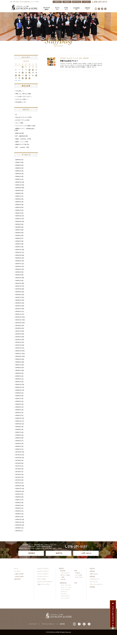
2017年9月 (18, 460)
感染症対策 (17, 579)
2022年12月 (18, 283)
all (16, 114)
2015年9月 (18, 528)
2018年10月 (18, 424)
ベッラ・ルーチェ (65, 589)
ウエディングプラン (43, 568)
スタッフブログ (41, 579)
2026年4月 (18, 171)
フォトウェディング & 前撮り (23, 125)
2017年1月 (18, 483)
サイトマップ (93, 581)
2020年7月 (18, 365)
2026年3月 (18, 173)
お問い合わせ (93, 574)
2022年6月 (18, 300)
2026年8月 (18, 159)
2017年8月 (18, 463)
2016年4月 (18, 508)
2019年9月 (18, 393)
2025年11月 (18, 185)
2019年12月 (18, 384)
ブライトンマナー (65, 596)
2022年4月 (18, 306)
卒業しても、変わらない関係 (23, 93)
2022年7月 (18, 297)
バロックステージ (65, 573)
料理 (75, 570)
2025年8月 (18, 193)
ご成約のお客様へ (19, 574)
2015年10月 (18, 525)
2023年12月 (18, 249)
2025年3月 (18, 207)
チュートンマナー (65, 598)
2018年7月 (18, 432)
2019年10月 (18, 390)
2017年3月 (18, 477)
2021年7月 (18, 331)
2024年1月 (18, 246)
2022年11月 (18, 286)
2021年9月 (18, 325)
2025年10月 (18, 187)
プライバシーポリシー (96, 584)
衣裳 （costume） (20, 147)
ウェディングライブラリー (44, 581)
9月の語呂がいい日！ (21, 102)
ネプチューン (64, 591)
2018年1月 (18, 449)
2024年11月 (18, 218)
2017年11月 (18, 454)
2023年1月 (18, 280)
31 (29, 78)
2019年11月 (18, 387)
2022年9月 (18, 291)
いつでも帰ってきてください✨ (23, 96)
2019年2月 (18, 412)
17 (29, 72)
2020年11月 (18, 353)
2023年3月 (18, 275)
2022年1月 (18, 314)
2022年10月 (18, 289)
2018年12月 (18, 418)
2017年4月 (18, 474)
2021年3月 (18, 342)
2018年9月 (18, 426)
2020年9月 (18, 359)
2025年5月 (18, 201)
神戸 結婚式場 (84, 58)
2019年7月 (18, 398)
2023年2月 (18, 277)
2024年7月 (18, 230)
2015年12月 (18, 519)
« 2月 (15, 80)
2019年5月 (18, 404)
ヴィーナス (63, 593)
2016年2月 (18, 514)
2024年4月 (18, 238)
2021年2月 (18, 345)
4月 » (19, 80)
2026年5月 (18, 168)
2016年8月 (18, 497)
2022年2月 (18, 311)
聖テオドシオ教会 (65, 575)
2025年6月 (18, 199)
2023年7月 (18, 263)
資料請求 (92, 571)
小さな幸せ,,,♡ (19, 91)
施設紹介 (61, 568)
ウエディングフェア (43, 571)
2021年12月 (18, 317)
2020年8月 (18, 362)
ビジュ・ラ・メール (66, 587)
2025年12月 (18, 182)
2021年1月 (18, 348)
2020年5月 (18, 370)
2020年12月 (18, 350)
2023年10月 (18, 255)
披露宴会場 (63, 583)
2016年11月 (18, 488)
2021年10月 (18, 322)
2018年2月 (18, 446)
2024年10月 (18, 221)
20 (16, 75)
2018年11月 (18, 421)
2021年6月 (18, 334)
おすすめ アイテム (72, 58)
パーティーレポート (43, 574)
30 (26, 78)
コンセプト (17, 571)
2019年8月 (18, 395)
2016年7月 (18, 499)
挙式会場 (62, 570)
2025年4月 (18, 204)
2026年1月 (18, 179)
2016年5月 (18, 505)
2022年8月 (18, 294)
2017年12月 (18, 452)
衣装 (75, 583)
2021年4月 (18, 339)
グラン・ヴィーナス (66, 585)
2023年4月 (18, 272)
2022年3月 (18, 308)
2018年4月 (18, 440)
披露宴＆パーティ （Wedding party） (25, 128)
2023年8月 (18, 261)
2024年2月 (18, 244)
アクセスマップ (94, 579)
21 (19, 75)
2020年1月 (18, 381)
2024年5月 (18, 235)
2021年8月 (18, 328)
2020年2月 (18, 379)
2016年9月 (18, 494)
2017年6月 (18, 469)
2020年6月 (18, 367)
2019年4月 (18, 407)
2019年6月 (18, 401)
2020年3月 (18, 376)
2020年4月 (18, 373)
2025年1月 (18, 213)
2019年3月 (18, 409)
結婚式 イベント (20, 141)
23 (26, 75)
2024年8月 (18, 227)
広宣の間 (63, 579)
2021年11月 (18, 320)
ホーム (16, 568)
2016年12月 (18, 485)
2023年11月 (18, 252)
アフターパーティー (43, 576)
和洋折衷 (77, 573)
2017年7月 (18, 466)
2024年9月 (18, 224)
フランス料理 (78, 575)
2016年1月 (18, 516)
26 (36, 75)
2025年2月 (18, 210)
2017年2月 (18, 480)
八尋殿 (62, 577)
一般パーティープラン (43, 584)
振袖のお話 (18, 133)
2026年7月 (18, 162)
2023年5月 (18, 269)
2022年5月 (18, 303)
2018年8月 (18, 429)
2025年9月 (18, 190)
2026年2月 (18, 176)
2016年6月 (18, 502)
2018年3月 (18, 443)
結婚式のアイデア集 (20, 144)
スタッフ (17, 123)
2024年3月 (18, 241)
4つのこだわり (79, 577)
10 (29, 70)
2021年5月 (18, 336)
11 (32, 70)
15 (22, 72)
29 (22, 78)
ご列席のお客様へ (19, 576)
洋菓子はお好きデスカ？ (69, 61)
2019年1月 (18, 415)
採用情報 (92, 587)
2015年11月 (18, 522)
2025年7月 (18, 196)
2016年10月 (18, 491)
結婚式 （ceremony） (21, 139)
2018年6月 (18, 435)
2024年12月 (18, 216)
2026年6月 (18, 165)
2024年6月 (18, 232)
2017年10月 (18, 457)
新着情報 (92, 576)
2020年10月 (18, 356)
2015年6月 (18, 530)
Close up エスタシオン (21, 117)
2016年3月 (18, 511)
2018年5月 (18, 438)
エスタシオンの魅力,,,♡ (21, 99)
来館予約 (92, 568)
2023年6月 (18, 266)
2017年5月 (18, 471)
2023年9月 (18, 258)
